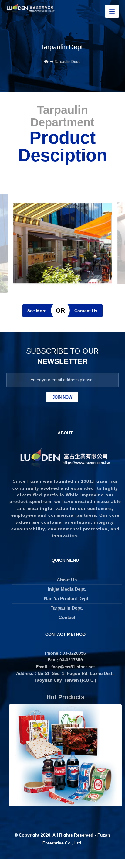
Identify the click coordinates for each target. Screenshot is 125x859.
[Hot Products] (65, 755)
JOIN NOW (62, 397)
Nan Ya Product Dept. (67, 598)
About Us (67, 579)
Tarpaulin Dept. (67, 608)
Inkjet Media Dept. (67, 589)
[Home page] (46, 62)
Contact (67, 617)
